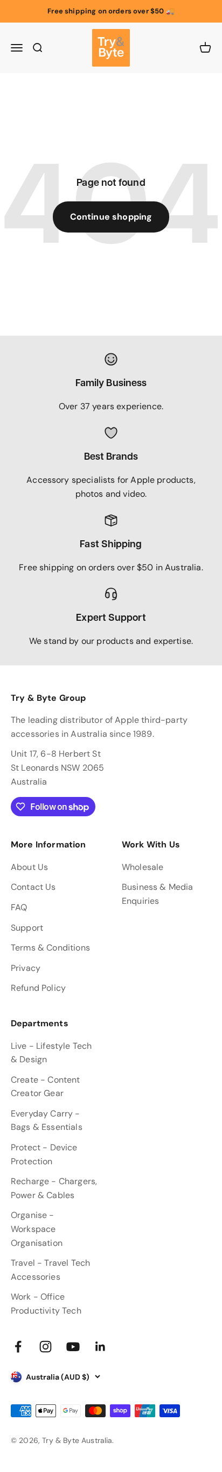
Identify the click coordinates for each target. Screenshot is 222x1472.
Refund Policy (38, 988)
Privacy (25, 968)
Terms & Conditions (50, 947)
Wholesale (142, 867)
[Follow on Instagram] (45, 1346)
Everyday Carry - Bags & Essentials (46, 1120)
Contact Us (33, 887)
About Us (29, 867)
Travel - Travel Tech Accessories (50, 1269)
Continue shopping (111, 216)
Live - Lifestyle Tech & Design (51, 1052)
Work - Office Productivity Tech (46, 1303)
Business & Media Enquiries (157, 894)
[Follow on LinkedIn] (100, 1346)
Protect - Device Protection (44, 1154)
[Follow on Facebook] (18, 1346)
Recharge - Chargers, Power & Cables (54, 1188)
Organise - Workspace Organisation (37, 1228)
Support (27, 927)
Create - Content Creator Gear (45, 1086)
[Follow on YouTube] (73, 1346)
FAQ (19, 907)
